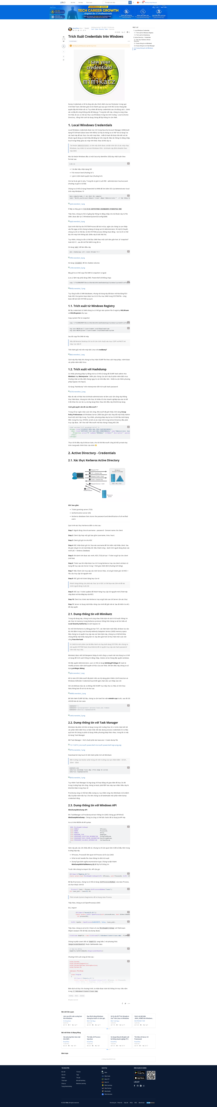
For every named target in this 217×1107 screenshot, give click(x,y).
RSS (136, 1102)
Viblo (105, 1072)
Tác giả (78, 1077)
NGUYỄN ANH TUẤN (139, 1021)
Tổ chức (78, 1071)
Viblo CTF (106, 1079)
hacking (71, 995)
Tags (77, 1074)
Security (82, 995)
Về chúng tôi (113, 1102)
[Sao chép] (128, 163)
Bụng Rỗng (76, 28)
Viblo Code (107, 1076)
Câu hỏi (63, 1074)
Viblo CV (106, 1082)
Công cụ (63, 1083)
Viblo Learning (108, 1085)
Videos (63, 1077)
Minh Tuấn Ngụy (91, 1021)
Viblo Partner (107, 1088)
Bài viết (63, 1071)
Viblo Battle (107, 1091)
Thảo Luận (89, 2)
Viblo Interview (108, 1094)
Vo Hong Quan (67, 1021)
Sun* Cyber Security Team (99, 29)
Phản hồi (119, 1102)
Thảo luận (64, 1080)
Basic (76, 995)
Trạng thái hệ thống (66, 1086)
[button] (139, 2)
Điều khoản (142, 1102)
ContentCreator (73, 41)
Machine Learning (81, 1083)
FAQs (131, 1102)
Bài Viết (73, 2)
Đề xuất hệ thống (80, 1080)
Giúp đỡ (126, 1102)
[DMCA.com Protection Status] (150, 1102)
